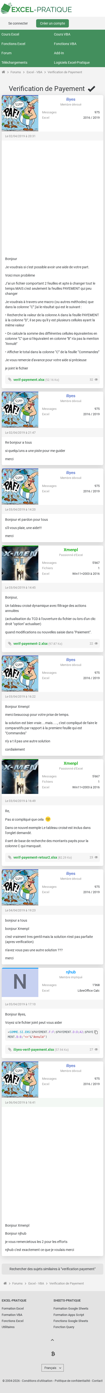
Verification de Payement (65, 72)
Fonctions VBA (65, 44)
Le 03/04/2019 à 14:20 (20, 509)
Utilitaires (8, 1327)
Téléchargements (14, 62)
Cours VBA (62, 34)
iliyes (70, 99)
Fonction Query (63, 1327)
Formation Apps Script (68, 1315)
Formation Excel (13, 1308)
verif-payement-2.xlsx (30, 644)
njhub (71, 972)
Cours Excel (10, 34)
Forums (15, 72)
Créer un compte (52, 23)
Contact (97, 1381)
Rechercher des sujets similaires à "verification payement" (52, 1269)
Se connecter (18, 23)
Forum (6, 53)
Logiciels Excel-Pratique (72, 62)
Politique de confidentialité (72, 1381)
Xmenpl (71, 549)
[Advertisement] (52, 196)
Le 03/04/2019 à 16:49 (20, 801)
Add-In (59, 53)
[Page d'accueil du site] (3, 72)
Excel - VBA (34, 72)
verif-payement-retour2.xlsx (35, 857)
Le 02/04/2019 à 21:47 (20, 432)
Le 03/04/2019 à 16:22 (20, 696)
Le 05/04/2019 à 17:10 (20, 1004)
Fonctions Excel (13, 44)
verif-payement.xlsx (28, 380)
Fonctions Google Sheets (70, 1321)
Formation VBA (12, 1315)
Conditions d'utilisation (37, 1381)
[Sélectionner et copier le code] (96, 1032)
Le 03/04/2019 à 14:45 (20, 587)
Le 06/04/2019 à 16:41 (20, 1102)
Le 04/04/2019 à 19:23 (20, 910)
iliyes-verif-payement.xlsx (33, 1049)
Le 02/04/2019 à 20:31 (20, 136)
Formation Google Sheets (70, 1308)
